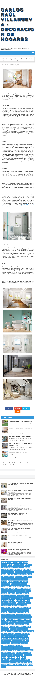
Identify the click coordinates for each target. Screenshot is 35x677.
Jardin (4, 614)
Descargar (15, 591)
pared (4, 633)
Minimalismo (19, 624)
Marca (28, 619)
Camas (4, 576)
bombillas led (12, 574)
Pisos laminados (15, 640)
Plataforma (15, 643)
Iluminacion (5, 607)
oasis (20, 629)
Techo (24, 657)
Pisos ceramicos (24, 638)
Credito (5, 588)
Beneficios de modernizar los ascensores (20, 436)
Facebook (9, 408)
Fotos (27, 600)
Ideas (19, 605)
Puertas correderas (7, 648)
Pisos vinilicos (6, 643)
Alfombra (29, 564)
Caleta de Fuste (22, 574)
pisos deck (5, 640)
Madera (16, 619)
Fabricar (13, 600)
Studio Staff (12, 657)
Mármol (12, 621)
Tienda (21, 659)
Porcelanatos (24, 643)
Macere (9, 619)
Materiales (19, 621)
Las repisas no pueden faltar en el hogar (17, 535)
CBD (23, 576)
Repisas (13, 652)
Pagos (31, 631)
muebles (10, 464)
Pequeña (15, 464)
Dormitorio (12, 593)
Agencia (5, 564)
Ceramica (29, 576)
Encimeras (5, 595)
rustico (5, 655)
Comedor (12, 581)
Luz (4, 619)
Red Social (5, 650)
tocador (10, 662)
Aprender (20, 567)
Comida (18, 581)
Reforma (23, 650)
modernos (5, 626)
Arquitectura (19, 569)
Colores (24, 462)
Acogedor (18, 562)
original (25, 631)
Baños (20, 462)
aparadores (12, 567)
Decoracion (18, 588)
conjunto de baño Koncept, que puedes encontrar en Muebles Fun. (18, 205)
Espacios (26, 595)
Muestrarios (6, 629)
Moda (26, 624)
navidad (14, 629)
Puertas (21, 645)
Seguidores (28, 655)
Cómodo (25, 581)
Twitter (27, 408)
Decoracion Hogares (11, 674)
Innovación (5, 610)
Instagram (13, 610)
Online (11, 631)
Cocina (25, 579)
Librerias (16, 617)
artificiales (27, 569)
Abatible (5, 562)
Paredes (11, 633)
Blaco (4, 574)
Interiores (5, 464)
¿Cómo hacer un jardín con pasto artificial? (21, 421)
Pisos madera (25, 640)
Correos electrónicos (17, 586)
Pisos (15, 638)
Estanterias (5, 598)
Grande (4, 602)
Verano (12, 664)
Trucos (16, 662)
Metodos (11, 624)
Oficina (25, 629)
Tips (4, 662)
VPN (4, 666)
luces (29, 617)
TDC (19, 657)
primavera (5, 645)
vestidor (18, 664)
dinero (23, 591)
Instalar (5, 612)
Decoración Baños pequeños (14, 542)
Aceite (11, 562)
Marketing (5, 621)
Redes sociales (14, 650)
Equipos (13, 595)
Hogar (13, 605)
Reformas (30, 650)
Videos (25, 664)
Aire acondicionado (19, 564)
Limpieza (23, 617)
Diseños (5, 593)
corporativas (6, 586)
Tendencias (14, 659)
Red (28, 648)
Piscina (4, 638)
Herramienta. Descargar (24, 602)
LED (10, 617)
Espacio (19, 595)
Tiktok (27, 659)
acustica (25, 562)
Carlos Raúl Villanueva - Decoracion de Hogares (13, 673)
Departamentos (6, 591)
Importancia (14, 607)
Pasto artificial (26, 633)
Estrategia (19, 598)
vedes (29, 662)
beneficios (30, 572)
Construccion (23, 583)
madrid (22, 619)
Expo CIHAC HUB (28, 598)
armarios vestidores (8, 569)
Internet (19, 612)
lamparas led (27, 614)
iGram (25, 605)
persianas (18, 636)
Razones (22, 648)
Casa (18, 576)
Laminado (11, 614)
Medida (4, 624)
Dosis (19, 593)
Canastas (11, 576)
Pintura (26, 636)
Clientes (13, 579)
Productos (13, 645)
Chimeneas (5, 579)
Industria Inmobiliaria (25, 607)
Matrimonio (28, 621)
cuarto (11, 588)
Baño (18, 572)
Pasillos (17, 633)
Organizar (18, 631)
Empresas (25, 593)
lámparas (18, 614)
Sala (11, 655)
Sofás (4, 657)
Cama (30, 574)
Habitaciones (12, 602)
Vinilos (31, 664)
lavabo (4, 617)
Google (19, 408)
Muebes (21, 626)
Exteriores (5, 600)
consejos (15, 583)
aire (11, 564)
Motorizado (13, 626)
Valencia (23, 662)
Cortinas (27, 586)
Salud (21, 655)
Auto (12, 572)
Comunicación (6, 583)
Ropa (29, 652)
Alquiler (5, 567)
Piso (10, 638)
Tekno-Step (6, 659)
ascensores (5, 572)
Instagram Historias (23, 610)
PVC (16, 648)
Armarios (27, 567)
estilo (12, 598)
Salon (16, 655)
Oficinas (5, 631)
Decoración (29, 462)
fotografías (20, 600)
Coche (19, 579)
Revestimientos (21, 652)
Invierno (26, 612)
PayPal (4, 636)
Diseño (29, 591)
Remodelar (5, 652)
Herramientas (6, 605)
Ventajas (5, 664)
